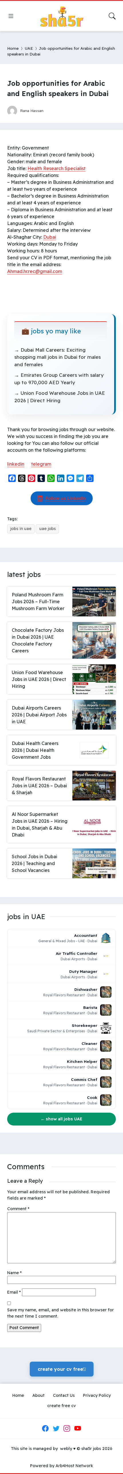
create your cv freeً (62, 1369)
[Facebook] (45, 1428)
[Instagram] (67, 1428)
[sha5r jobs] (61, 16)
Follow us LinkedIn (65, 498)
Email (14, 1292)
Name (14, 1272)
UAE (29, 48)
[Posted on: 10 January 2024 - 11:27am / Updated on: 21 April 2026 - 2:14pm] (53, 110)
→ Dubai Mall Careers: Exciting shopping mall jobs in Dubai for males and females (57, 357)
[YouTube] (77, 1428)
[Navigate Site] (11, 16)
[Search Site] (112, 16)
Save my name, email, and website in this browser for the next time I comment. (60, 1313)
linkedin (15, 464)
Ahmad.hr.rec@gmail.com (34, 271)
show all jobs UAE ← (61, 1119)
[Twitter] (56, 1428)
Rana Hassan (31, 110)
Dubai (49, 237)
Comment (18, 1208)
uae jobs (47, 528)
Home (13, 48)
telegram (41, 464)
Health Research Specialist (56, 168)
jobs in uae (20, 528)
